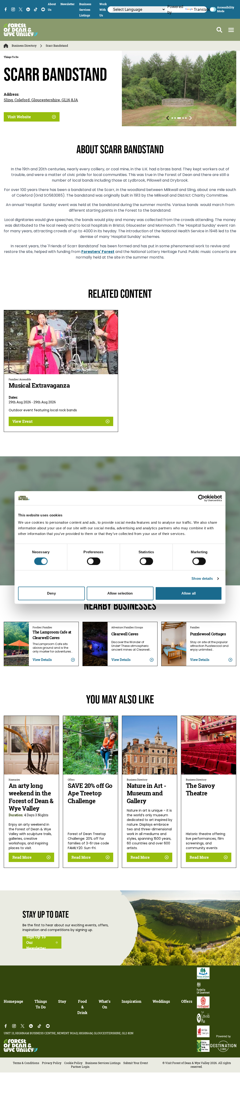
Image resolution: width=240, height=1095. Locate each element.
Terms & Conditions (26, 1063)
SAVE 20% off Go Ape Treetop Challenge (90, 793)
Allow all (188, 593)
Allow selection (120, 593)
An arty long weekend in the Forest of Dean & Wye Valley (31, 797)
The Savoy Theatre (200, 789)
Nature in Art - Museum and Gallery (146, 793)
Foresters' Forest (97, 252)
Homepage (13, 1001)
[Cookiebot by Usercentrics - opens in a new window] (201, 498)
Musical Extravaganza (39, 385)
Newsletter (67, 4)
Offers (186, 1001)
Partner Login (80, 1067)
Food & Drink (82, 1007)
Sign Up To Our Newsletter (36, 942)
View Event (22, 421)
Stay (62, 1001)
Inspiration (131, 1001)
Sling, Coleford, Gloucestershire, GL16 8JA (41, 100)
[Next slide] (190, 118)
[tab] (172, 118)
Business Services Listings (85, 9)
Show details (202, 578)
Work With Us (103, 9)
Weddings (161, 1001)
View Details (42, 659)
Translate (198, 9)
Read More (22, 857)
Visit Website (19, 116)
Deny (51, 593)
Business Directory (24, 46)
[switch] (93, 561)
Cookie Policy (73, 1063)
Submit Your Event (135, 1063)
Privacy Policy (51, 1063)
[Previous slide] (167, 118)
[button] (231, 30)
